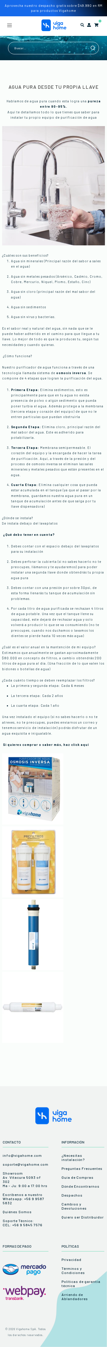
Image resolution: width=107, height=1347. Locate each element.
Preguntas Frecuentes (82, 1168)
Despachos (72, 1195)
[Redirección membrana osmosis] (32, 969)
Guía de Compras (78, 1177)
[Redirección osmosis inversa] (32, 823)
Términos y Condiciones (73, 1270)
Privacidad (71, 1259)
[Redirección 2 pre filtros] (32, 896)
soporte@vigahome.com (25, 1164)
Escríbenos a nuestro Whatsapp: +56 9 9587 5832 (23, 1198)
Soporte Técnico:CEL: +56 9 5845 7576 (23, 1223)
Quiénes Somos (17, 1212)
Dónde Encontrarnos (81, 1186)
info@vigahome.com (22, 1155)
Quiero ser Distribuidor (83, 1217)
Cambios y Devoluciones (74, 1206)
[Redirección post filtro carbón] (32, 1041)
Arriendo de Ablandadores (75, 1296)
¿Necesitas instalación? (73, 1157)
